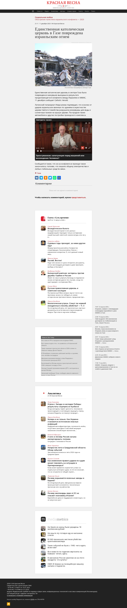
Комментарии (71, 11)
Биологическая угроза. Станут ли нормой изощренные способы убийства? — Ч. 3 (67, 304)
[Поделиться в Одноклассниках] (45, 178)
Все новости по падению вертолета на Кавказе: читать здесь (65, 552)
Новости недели (53, 241)
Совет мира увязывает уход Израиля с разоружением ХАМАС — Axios (105, 341)
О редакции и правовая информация (20, 595)
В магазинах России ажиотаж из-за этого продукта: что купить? (66, 559)
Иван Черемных (53, 446)
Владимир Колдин (54, 271)
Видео (47, 11)
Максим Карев (53, 258)
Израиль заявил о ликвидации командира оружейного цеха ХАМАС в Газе (106, 311)
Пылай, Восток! (55, 260)
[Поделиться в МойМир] (59, 178)
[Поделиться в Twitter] (50, 178)
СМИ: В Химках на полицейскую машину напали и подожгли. (66, 565)
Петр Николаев (53, 402)
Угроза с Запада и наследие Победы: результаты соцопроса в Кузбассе (64, 405)
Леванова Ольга (53, 476)
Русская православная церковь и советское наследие (63, 289)
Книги (87, 11)
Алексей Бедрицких (54, 435)
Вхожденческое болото (58, 228)
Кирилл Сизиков (53, 459)
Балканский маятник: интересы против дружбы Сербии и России (66, 274)
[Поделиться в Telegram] (41, 178)
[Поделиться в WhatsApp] (54, 178)
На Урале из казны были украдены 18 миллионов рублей (64, 528)
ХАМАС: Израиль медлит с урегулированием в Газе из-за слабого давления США (106, 367)
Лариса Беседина (54, 301)
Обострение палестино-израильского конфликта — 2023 (59, 19)
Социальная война (44, 17)
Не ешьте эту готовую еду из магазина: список (65, 534)
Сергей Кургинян (54, 226)
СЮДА (32, 599)
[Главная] (63, 5)
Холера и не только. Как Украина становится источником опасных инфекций (63, 421)
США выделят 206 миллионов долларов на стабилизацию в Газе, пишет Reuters (106, 321)
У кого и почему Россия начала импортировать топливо (62, 438)
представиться (78, 197)
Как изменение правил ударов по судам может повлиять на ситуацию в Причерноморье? (66, 463)
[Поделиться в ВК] (36, 178)
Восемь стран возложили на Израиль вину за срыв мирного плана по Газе (106, 331)
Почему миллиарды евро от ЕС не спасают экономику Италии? (63, 494)
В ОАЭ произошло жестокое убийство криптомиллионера (64, 540)
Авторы (62, 11)
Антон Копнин (53, 491)
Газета (80, 11)
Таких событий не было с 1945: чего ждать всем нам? (67, 546)
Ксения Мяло (52, 286)
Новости (39, 11)
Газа (39, 173)
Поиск (93, 11)
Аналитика (54, 11)
